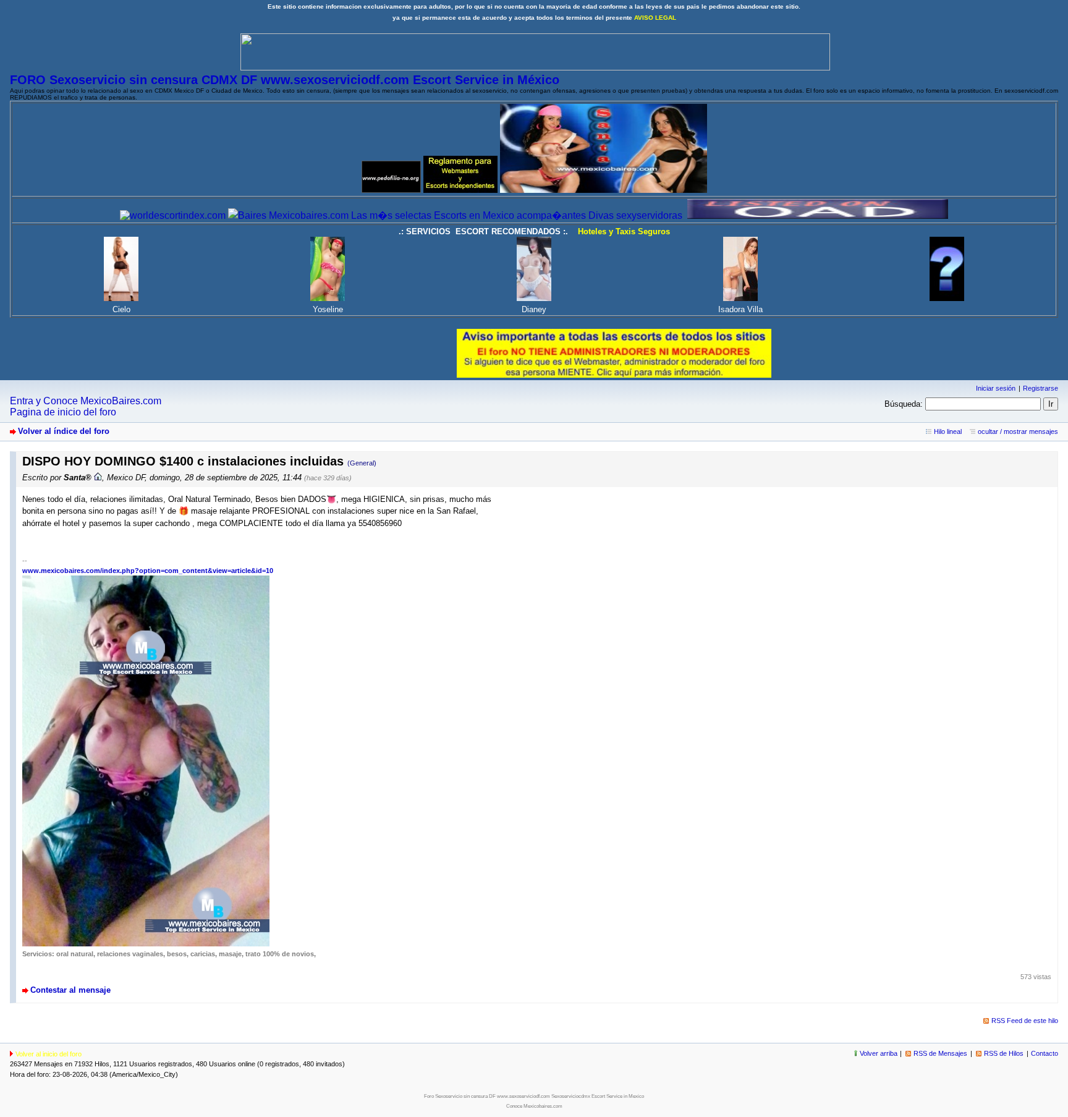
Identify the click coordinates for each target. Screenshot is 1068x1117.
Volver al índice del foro (63, 431)
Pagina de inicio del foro (63, 412)
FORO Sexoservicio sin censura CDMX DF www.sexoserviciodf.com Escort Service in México (284, 80)
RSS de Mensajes (940, 1053)
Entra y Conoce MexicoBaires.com (85, 401)
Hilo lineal (948, 431)
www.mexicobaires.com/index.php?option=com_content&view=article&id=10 (147, 570)
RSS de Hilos (1004, 1053)
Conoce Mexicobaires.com (534, 1106)
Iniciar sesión (995, 388)
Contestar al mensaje (70, 990)
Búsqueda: (903, 404)
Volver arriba (878, 1053)
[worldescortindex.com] (173, 215)
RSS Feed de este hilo (1024, 1020)
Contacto (1044, 1053)
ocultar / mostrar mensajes (1018, 431)
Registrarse (1040, 388)
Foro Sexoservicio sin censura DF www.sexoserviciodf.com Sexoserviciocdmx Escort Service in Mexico (534, 1096)
